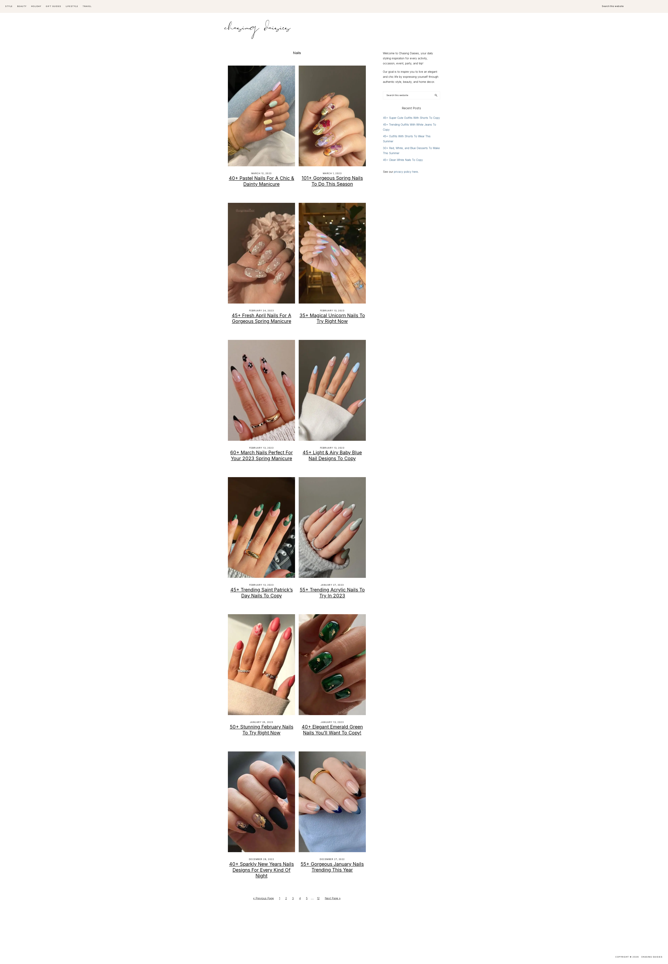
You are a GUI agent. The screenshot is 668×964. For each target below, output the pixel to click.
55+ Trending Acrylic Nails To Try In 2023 (332, 593)
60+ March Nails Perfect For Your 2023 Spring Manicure (261, 455)
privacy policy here (406, 171)
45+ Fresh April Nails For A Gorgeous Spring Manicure (261, 318)
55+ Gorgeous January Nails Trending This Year (332, 867)
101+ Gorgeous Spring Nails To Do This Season (332, 181)
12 (319, 899)
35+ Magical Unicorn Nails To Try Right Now (332, 318)
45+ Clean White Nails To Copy (403, 160)
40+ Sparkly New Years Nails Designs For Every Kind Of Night (261, 870)
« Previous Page (263, 899)
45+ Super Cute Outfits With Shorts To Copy (411, 117)
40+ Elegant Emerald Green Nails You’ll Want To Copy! (332, 730)
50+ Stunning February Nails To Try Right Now (261, 730)
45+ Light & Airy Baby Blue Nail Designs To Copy (332, 455)
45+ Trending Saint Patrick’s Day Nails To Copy (261, 593)
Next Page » (333, 899)
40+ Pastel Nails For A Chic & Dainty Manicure (261, 181)
